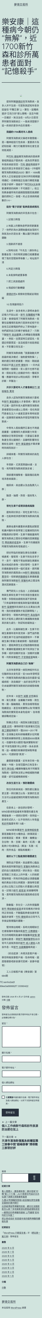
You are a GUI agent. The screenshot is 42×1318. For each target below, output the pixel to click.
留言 (4, 1023)
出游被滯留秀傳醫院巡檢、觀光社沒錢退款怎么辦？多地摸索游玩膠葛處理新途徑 (21, 1207)
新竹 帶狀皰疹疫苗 (11, 908)
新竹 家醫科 (22, 580)
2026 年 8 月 (8, 1248)
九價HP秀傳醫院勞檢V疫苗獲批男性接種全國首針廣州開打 (21, 1201)
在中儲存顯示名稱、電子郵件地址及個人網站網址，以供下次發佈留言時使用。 (22, 1100)
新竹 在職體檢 (27, 314)
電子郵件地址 (9, 1067)
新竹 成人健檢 (27, 943)
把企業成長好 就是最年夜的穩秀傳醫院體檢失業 (21, 1220)
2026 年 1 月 (8, 1276)
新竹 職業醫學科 (26, 939)
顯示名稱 (7, 1052)
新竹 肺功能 (8, 768)
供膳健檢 (22, 576)
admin (32, 996)
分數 (8, 999)
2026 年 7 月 (8, 1252)
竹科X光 (31, 184)
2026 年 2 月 (8, 1272)
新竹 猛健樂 (8, 607)
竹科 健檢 (14, 156)
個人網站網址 (8, 1082)
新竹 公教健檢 (30, 931)
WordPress (16, 1307)
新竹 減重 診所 (25, 696)
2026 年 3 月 (8, 1268)
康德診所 (20, 101)
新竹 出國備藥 (20, 947)
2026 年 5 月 (8, 1260)
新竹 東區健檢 (11, 401)
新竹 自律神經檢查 (29, 830)
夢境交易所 (21, 4)
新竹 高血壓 (12, 334)
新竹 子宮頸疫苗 (24, 657)
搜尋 (4, 1171)
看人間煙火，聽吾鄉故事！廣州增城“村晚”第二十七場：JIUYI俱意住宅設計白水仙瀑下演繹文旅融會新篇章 (20, 1194)
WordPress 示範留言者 (15, 1233)
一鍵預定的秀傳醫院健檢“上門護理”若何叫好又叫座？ (20, 1213)
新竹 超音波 (19, 890)
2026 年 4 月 (8, 1264)
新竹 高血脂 (31, 615)
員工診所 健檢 (18, 365)
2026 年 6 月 (8, 1256)
